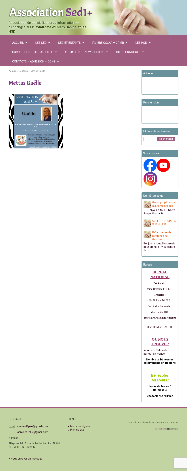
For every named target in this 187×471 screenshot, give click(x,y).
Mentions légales (80, 426)
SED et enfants (69, 42)
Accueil (18, 42)
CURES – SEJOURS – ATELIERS (32, 52)
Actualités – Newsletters (84, 52)
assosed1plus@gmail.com (32, 426)
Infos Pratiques (128, 52)
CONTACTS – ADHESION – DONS (33, 61)
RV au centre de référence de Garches (161, 236)
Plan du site (77, 429)
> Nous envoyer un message (25, 458)
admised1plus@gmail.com (32, 432)
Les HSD (141, 42)
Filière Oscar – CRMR (108, 42)
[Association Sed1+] (93, 11)
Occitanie (23, 71)
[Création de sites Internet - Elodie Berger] (166, 429)
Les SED (41, 42)
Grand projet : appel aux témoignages (163, 204)
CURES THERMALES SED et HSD (164, 222)
